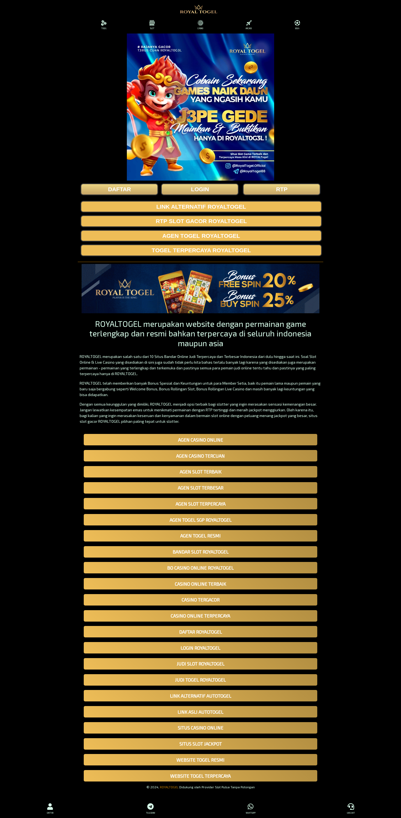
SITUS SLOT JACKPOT (200, 743)
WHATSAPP (251, 813)
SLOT (152, 28)
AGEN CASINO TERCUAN (200, 455)
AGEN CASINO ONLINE (200, 439)
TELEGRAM (150, 813)
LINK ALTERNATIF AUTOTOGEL (200, 695)
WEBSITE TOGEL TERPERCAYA (200, 776)
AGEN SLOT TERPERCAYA (201, 503)
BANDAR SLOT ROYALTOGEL (201, 551)
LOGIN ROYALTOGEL (200, 647)
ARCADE (249, 28)
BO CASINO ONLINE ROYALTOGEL (200, 567)
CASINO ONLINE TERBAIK (200, 583)
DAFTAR (50, 813)
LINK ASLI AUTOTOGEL (200, 711)
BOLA (297, 28)
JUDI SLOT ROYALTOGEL (201, 663)
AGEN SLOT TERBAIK (201, 471)
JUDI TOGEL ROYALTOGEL (200, 679)
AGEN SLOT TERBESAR (200, 487)
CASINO (200, 28)
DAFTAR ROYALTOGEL (200, 631)
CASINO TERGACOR (201, 599)
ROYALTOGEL (169, 787)
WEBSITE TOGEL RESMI (200, 759)
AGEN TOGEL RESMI (200, 535)
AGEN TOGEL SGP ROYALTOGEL (201, 519)
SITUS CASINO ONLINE (200, 727)
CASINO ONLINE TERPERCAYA (200, 615)
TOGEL (104, 28)
